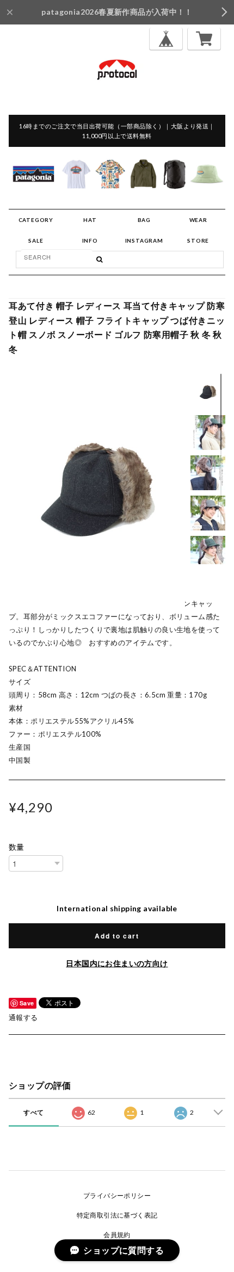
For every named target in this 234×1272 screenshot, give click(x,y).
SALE (35, 240)
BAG (144, 220)
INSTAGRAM (144, 240)
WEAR (198, 220)
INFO (90, 240)
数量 (16, 847)
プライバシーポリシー (117, 1195)
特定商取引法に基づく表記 (117, 1215)
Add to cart (117, 936)
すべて (33, 1112)
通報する (23, 1017)
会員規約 (117, 1235)
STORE (198, 240)
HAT (89, 220)
